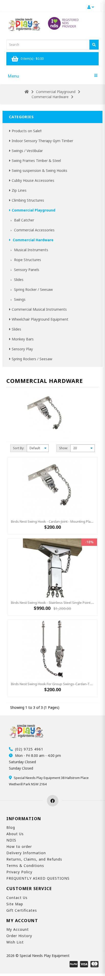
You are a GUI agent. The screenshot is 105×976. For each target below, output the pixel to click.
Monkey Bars (23, 339)
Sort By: (18, 448)
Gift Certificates (21, 910)
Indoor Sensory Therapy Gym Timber (42, 140)
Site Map (14, 904)
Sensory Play (22, 349)
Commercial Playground (55, 91)
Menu (13, 76)
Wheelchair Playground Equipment (40, 319)
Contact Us (17, 897)
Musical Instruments (30, 249)
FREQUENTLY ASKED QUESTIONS (38, 878)
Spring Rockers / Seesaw (32, 358)
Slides (18, 279)
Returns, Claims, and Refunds (34, 859)
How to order (19, 846)
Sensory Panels (26, 269)
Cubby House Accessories (33, 180)
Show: (63, 448)
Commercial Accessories (34, 230)
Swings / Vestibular (27, 150)
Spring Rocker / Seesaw (33, 289)
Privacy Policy (19, 871)
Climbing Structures (28, 200)
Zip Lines (19, 190)
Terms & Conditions (25, 865)
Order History (19, 935)
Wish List (15, 942)
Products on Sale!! (27, 130)
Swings (19, 299)
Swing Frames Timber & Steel (36, 160)
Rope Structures (27, 259)
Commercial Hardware (50, 96)
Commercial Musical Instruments (39, 309)
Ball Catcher (23, 220)
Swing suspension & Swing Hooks (39, 170)
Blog (10, 827)
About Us (15, 833)
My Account (17, 929)
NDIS (11, 840)
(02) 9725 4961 (29, 749)
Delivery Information (26, 852)
